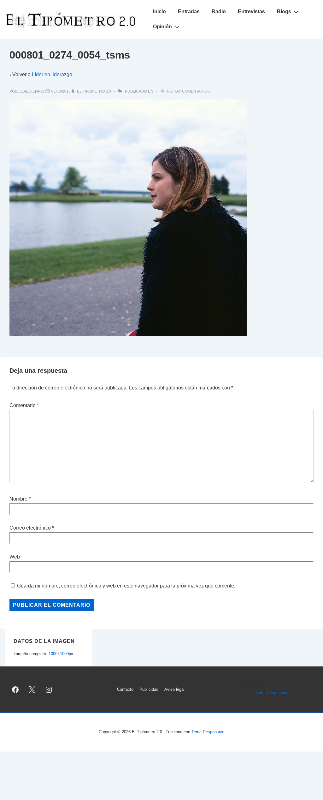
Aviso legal (174, 689)
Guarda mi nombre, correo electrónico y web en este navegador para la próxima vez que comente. (126, 585)
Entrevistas (251, 11)
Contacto (125, 689)
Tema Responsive (271, 692)
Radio (219, 11)
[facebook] (15, 689)
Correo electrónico (30, 527)
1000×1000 (59, 653)
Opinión (162, 26)
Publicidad (148, 689)
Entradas (189, 11)
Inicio (159, 11)
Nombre (18, 499)
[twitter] (32, 689)
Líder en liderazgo (52, 74)
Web (14, 556)
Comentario (24, 405)
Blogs (284, 11)
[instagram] (49, 689)
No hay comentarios (188, 91)
